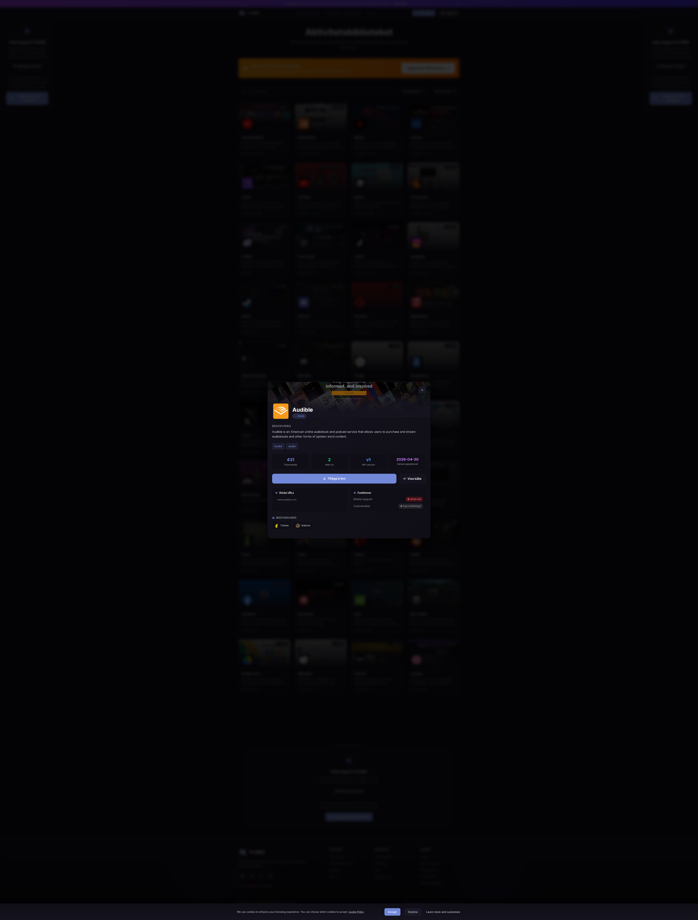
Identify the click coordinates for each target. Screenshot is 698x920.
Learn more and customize (443, 911)
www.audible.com (286, 499)
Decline (413, 911)
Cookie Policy (356, 911)
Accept (392, 911)
